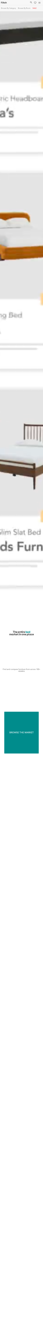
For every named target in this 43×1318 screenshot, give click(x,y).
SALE (35, 8)
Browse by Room (24, 8)
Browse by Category (8, 8)
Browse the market (21, 733)
